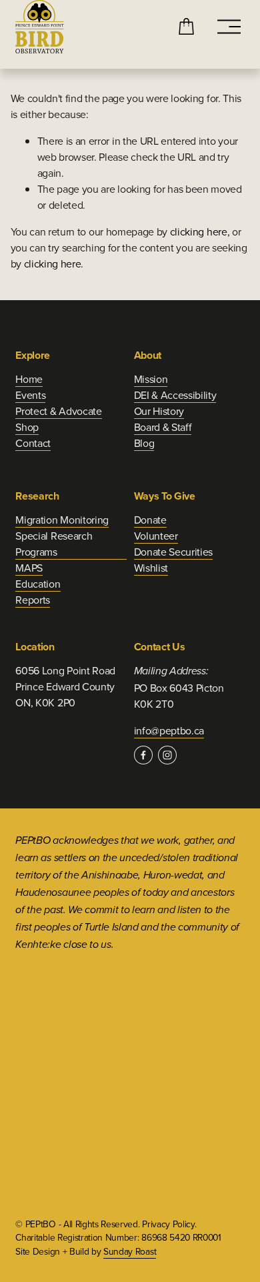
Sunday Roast (129, 1251)
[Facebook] (143, 755)
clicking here (198, 231)
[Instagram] (167, 755)
